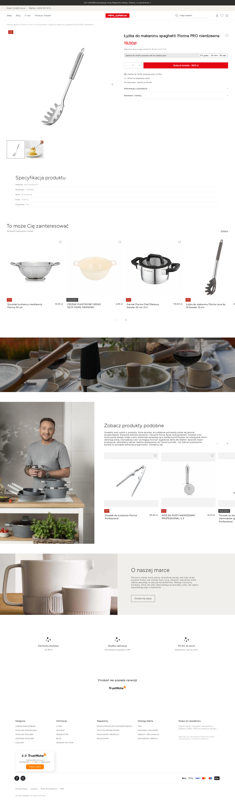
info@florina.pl (19, 8)
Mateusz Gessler (43, 15)
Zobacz (224, 231)
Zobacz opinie (35, 767)
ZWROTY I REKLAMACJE (148, 734)
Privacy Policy (21, 789)
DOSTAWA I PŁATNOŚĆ (148, 730)
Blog (18, 15)
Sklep (9, 15)
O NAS (59, 726)
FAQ (140, 726)
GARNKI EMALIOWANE (26, 726)
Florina (10, 25)
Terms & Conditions (49, 789)
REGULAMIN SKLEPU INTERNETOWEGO (114, 726)
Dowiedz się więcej (142, 598)
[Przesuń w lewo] (118, 320)
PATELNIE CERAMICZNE (26, 730)
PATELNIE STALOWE (24, 734)
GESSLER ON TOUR (64, 743)
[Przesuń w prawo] (112, 84)
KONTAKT (60, 730)
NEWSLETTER (62, 734)
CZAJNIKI (20, 743)
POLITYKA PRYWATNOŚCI (108, 730)
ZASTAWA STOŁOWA (25, 738)
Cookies (34, 789)
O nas (27, 15)
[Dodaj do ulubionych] (226, 35)
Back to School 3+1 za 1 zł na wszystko (30, 25)
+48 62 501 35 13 (43, 8)
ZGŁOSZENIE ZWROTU (148, 738)
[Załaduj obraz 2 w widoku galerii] (34, 149)
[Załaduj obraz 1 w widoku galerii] (16, 149)
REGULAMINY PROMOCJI (108, 734)
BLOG (58, 738)
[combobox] (191, 15)
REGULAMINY (103, 738)
